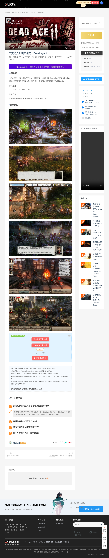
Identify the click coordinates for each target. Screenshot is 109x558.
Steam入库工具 (24, 8)
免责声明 (42, 523)
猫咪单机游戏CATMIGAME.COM (25, 505)
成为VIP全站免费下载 (86, 4)
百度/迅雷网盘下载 (92, 79)
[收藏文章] (61, 442)
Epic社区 (42, 530)
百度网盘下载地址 (40, 339)
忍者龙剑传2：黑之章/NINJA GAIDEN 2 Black (97, 300)
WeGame (42, 542)
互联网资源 (49, 542)
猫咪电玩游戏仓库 (16, 389)
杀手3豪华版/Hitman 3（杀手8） (97, 223)
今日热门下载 (87, 90)
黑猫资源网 (60, 523)
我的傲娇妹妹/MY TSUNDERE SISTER (91, 113)
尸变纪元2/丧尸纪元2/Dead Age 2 (28, 53)
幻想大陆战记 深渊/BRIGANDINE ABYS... (92, 101)
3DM (24, 542)
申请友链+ (66, 542)
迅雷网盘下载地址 (40, 345)
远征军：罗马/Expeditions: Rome (98, 256)
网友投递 (15, 57)
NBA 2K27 (88, 118)
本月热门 (86, 96)
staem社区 (41, 527)
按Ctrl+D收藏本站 (92, 509)
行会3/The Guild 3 (13, 456)
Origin (29, 542)
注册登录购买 (41, 358)
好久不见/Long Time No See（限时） (61, 456)
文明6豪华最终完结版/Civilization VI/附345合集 (98, 285)
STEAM (35, 542)
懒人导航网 (58, 542)
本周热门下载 (87, 93)
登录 (48, 478)
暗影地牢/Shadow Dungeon (90, 107)
